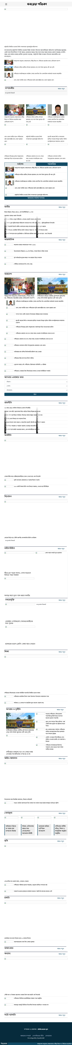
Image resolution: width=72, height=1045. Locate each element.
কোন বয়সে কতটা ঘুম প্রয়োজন (53, 553)
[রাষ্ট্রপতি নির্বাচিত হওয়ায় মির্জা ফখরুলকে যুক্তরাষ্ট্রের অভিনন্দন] (36, 26)
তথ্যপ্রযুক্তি (9, 600)
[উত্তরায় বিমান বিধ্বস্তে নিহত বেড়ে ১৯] (37, 237)
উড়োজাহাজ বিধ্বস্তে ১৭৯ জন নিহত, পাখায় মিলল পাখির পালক (31, 251)
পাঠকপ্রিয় (52, 164)
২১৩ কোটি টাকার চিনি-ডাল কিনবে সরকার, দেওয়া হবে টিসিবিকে (31, 486)
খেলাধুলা (8, 813)
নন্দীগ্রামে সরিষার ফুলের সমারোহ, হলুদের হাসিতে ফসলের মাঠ (30, 885)
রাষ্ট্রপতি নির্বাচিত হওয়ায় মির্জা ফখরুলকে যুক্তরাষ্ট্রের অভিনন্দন (20, 46)
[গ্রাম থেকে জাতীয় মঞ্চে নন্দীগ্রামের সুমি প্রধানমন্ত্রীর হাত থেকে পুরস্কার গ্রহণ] (9, 81)
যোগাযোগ (48, 1036)
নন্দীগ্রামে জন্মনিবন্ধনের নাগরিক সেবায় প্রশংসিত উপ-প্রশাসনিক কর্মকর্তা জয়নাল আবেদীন (37, 73)
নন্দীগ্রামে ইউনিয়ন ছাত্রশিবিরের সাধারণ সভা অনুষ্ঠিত (28, 998)
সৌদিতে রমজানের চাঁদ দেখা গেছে (23, 264)
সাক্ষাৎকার (8, 948)
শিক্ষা (6, 652)
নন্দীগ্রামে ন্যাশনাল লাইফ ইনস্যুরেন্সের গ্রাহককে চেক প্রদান (30, 345)
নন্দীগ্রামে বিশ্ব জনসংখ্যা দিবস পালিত (24, 358)
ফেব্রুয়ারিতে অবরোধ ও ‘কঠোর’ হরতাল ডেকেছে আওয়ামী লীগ (21, 426)
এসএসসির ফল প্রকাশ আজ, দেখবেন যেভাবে (16, 881)
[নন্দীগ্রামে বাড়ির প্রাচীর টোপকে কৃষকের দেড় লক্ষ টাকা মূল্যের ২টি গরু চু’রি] (9, 68)
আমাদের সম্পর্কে (25, 1036)
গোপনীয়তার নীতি (38, 1036)
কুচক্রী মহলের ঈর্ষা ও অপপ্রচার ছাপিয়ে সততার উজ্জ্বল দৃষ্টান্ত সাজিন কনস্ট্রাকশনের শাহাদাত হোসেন (57, 139)
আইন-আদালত (10, 758)
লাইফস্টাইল (9, 548)
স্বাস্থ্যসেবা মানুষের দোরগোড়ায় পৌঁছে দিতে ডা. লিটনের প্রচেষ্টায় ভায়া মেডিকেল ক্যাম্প (37, 61)
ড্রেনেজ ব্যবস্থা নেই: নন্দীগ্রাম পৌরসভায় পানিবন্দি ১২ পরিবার (30, 364)
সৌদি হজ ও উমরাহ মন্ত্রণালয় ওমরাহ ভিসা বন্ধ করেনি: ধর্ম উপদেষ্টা (22, 994)
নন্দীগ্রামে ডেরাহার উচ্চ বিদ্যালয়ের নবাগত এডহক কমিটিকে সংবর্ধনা (32, 371)
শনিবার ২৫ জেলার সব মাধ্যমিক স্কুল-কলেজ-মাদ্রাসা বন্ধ (29, 703)
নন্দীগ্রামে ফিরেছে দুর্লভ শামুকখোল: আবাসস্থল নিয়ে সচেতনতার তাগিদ (34, 327)
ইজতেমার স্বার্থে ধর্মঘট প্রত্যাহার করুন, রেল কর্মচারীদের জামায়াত (21, 429)
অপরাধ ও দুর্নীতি (13, 709)
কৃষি (6, 841)
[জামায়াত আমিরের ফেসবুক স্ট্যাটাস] (37, 432)
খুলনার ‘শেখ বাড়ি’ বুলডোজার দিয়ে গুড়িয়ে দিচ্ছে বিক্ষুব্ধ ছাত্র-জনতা (22, 411)
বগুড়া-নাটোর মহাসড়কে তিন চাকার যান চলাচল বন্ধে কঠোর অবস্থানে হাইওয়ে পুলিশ (36, 803)
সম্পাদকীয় (9, 88)
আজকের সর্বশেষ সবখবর (36, 198)
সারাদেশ (8, 274)
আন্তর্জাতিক (9, 240)
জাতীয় (7, 207)
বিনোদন (8, 497)
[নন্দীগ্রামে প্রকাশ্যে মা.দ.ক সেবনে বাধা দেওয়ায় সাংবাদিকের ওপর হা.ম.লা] (36, 148)
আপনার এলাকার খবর (13, 377)
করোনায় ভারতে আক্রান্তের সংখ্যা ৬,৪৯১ (25, 245)
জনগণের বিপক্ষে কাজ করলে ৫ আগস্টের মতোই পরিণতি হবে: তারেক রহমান (24, 422)
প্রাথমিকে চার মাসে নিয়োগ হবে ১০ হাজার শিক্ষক (17, 938)
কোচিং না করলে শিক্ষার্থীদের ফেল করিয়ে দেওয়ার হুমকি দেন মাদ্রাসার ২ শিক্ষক (56, 739)
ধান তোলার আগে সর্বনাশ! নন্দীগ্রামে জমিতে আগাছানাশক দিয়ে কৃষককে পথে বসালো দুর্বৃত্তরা (55, 731)
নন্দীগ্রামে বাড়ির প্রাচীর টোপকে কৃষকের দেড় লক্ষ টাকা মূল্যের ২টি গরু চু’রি (34, 67)
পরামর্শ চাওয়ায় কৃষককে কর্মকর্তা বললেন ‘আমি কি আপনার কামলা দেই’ (33, 891)
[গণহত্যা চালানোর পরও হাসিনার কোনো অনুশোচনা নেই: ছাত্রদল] (5, 432)
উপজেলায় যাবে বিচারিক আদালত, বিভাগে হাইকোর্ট (18, 799)
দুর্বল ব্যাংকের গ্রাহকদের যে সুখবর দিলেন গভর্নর (26, 480)
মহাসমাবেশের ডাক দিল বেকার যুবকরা (24, 942)
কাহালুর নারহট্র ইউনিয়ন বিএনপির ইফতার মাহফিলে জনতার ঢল (31, 1005)
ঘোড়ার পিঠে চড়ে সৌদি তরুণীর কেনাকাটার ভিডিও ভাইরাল (20, 537)
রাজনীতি (8, 403)
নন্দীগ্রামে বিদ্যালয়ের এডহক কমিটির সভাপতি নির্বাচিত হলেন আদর (22, 693)
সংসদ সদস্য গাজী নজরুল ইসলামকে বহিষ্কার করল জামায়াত (32, 314)
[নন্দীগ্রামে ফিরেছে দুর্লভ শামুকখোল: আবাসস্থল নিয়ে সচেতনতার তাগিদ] (14, 148)
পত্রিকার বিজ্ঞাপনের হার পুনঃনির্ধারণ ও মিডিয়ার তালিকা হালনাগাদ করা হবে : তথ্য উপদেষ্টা (28, 233)
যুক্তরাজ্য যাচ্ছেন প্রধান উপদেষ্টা (12, 215)
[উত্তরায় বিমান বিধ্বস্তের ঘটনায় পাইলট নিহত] (5, 237)
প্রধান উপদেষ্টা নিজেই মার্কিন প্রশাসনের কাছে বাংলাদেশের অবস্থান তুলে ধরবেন (25, 226)
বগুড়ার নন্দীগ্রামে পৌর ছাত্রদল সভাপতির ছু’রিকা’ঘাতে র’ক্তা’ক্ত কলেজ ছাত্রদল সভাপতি (54, 716)
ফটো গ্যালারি (10, 1015)
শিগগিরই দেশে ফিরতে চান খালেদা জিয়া (15, 418)
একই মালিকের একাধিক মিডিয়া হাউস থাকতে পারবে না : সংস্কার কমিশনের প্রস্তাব (25, 230)
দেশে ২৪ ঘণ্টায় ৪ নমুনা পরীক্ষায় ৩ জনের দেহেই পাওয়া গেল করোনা (22, 219)
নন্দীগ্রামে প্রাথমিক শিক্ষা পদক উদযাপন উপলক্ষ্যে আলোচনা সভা (31, 696)
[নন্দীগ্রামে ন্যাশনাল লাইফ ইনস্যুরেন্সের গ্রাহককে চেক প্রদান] (58, 148)
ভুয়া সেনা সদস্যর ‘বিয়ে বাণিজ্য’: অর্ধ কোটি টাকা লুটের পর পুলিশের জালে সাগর (55, 724)
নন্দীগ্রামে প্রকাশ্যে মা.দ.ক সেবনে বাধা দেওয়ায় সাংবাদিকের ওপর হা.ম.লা (35, 159)
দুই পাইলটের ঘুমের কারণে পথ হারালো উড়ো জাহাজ (28, 257)
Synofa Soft (40, 1038)
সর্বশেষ (20, 164)
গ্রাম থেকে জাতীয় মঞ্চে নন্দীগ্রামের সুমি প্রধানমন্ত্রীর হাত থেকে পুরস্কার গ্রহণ (34, 80)
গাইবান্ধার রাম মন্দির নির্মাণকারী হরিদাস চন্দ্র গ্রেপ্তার (27, 351)
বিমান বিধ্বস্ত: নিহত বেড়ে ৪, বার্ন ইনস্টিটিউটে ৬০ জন (18, 212)
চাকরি (6, 898)
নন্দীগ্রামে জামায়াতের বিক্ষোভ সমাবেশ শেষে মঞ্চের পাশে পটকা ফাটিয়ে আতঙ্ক (54, 747)
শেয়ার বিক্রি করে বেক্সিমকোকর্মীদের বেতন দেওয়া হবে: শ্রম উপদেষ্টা (22, 476)
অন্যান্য (7, 954)
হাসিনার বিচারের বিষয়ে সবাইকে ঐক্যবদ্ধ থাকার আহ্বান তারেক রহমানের (23, 415)
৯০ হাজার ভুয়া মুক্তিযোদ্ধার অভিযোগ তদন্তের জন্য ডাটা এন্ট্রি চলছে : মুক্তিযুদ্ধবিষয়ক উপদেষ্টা (29, 223)
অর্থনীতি (7, 435)
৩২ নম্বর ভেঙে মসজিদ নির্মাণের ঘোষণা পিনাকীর (17, 408)
